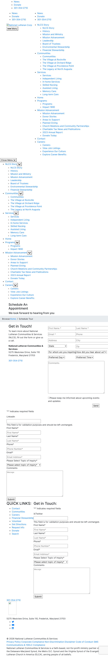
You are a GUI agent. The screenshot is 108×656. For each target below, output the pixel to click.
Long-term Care (50, 94)
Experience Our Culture (54, 151)
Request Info (18, 527)
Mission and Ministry (53, 34)
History (46, 31)
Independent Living (52, 78)
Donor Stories (49, 116)
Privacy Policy (14, 641)
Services (41, 72)
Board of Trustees (51, 43)
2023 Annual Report (53, 132)
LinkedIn (11, 416)
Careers (41, 141)
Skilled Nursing (50, 85)
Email (10, 452)
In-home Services (51, 81)
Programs (42, 100)
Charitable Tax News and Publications (61, 129)
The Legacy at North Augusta (57, 69)
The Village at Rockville (54, 59)
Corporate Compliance (32, 641)
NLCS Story (43, 24)
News (16, 1)
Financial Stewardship (53, 50)
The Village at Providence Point (58, 66)
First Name (12, 428)
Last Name (12, 436)
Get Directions (19, 524)
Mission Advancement (53, 37)
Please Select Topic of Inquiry (22, 460)
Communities (43, 53)
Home (40, 97)
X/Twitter (38, 513)
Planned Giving (50, 122)
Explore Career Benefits (54, 154)
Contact (41, 138)
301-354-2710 (21, 8)
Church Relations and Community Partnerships (66, 126)
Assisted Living (50, 88)
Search (15, 533)
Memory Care (49, 91)
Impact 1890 (49, 107)
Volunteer (16, 521)
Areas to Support (51, 119)
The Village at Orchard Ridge (57, 62)
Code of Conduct (84, 641)
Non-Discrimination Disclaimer (60, 641)
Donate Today (50, 135)
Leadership (48, 40)
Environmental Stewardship (56, 47)
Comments (12, 468)
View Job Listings (51, 148)
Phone (10, 444)
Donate (17, 4)
